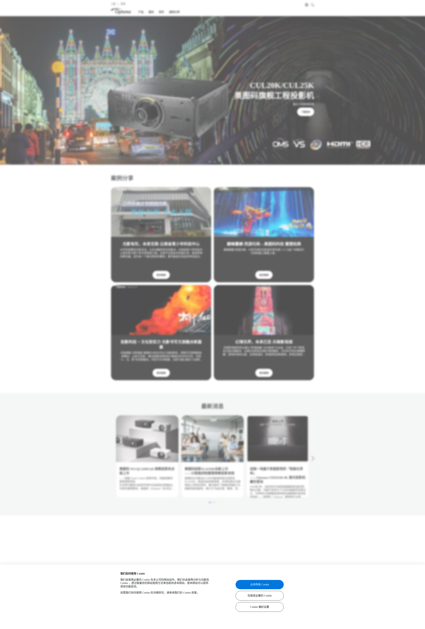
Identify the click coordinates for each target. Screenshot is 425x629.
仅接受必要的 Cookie (260, 595)
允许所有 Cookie (259, 584)
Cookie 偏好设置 (259, 606)
